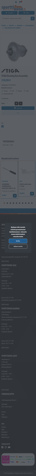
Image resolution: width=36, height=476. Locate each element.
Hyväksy (18, 241)
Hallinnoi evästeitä (18, 246)
